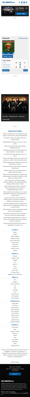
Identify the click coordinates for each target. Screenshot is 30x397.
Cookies (7, 391)
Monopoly (15, 333)
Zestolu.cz (15, 325)
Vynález (15, 250)
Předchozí (6, 70)
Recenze (15, 256)
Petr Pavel (15, 305)
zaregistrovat (15, 369)
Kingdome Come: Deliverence (15, 274)
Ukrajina (15, 234)
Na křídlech (15, 341)
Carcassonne (15, 327)
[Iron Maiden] (8, 11)
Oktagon (15, 282)
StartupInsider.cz (18, 356)
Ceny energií (15, 244)
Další (25, 70)
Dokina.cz (10, 355)
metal (20, 10)
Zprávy (8, 349)
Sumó (15, 292)
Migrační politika (15, 238)
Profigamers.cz (8, 351)
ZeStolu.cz (15, 351)
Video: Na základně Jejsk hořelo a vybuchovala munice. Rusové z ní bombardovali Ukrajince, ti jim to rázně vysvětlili (15, 205)
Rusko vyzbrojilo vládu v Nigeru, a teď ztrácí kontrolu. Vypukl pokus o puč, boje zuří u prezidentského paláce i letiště (15, 187)
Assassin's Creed (15, 258)
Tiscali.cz (15, 230)
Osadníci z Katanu (15, 331)
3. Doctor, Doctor (6, 67)
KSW (15, 288)
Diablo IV (15, 264)
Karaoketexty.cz (6, 353)
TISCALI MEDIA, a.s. (14, 393)
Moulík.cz (25, 353)
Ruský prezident (15, 242)
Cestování (20, 349)
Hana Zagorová (15, 307)
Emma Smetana (15, 320)
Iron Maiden (20, 8)
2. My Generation (6, 65)
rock (23, 10)
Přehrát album (7, 56)
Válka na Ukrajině (15, 236)
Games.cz (15, 253)
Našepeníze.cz (22, 355)
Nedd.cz (20, 353)
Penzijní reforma (15, 248)
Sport (12, 349)
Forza (15, 266)
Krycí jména (15, 339)
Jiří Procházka (15, 296)
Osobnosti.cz (15, 301)
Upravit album (24, 38)
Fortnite (15, 268)
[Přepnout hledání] (19, 2)
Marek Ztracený (15, 315)
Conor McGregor (15, 298)
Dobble (15, 335)
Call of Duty (15, 270)
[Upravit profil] (26, 8)
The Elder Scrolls (15, 272)
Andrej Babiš (15, 303)
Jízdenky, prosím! (15, 345)
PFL (15, 286)
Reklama (3, 391)
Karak (15, 343)
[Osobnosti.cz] (8, 2)
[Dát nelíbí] (12, 53)
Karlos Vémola (15, 294)
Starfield (15, 260)
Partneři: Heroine (15, 362)
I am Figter (15, 290)
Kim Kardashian (15, 311)
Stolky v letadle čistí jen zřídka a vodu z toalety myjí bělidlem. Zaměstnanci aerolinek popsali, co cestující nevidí (15, 193)
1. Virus (4, 62)
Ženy (15, 349)
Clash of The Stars (15, 284)
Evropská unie (15, 246)
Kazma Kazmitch (15, 309)
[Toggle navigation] (26, 2)
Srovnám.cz (10, 356)
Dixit (15, 337)
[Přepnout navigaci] (22, 2)
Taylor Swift (15, 317)
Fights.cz (15, 277)
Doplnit (15, 374)
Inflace (15, 232)
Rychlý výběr (21, 13)
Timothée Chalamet (15, 322)
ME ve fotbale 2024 (15, 240)
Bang (15, 329)
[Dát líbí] (4, 53)
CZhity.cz (16, 355)
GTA (15, 262)
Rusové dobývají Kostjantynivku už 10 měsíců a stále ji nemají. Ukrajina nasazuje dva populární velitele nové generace (15, 219)
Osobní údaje (12, 391)
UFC (15, 279)
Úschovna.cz (14, 353)
